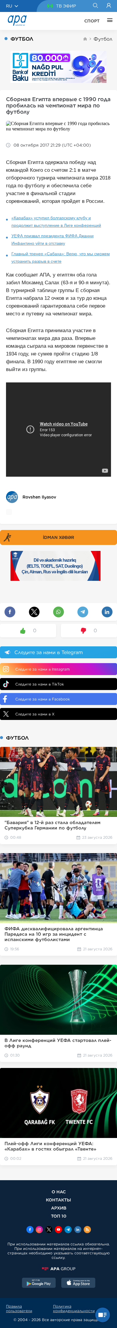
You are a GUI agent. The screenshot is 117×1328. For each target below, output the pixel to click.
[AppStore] (78, 1283)
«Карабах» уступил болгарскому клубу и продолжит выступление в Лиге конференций (56, 221)
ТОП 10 (58, 1215)
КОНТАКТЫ (58, 1199)
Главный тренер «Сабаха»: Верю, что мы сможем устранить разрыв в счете (60, 257)
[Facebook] (30, 1230)
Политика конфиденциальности (74, 1308)
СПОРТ (92, 21)
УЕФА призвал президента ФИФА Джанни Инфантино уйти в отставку (52, 239)
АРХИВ (58, 1207)
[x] (48, 1230)
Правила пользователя (19, 1308)
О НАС (59, 1191)
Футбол (103, 39)
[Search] (95, 6)
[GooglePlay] (39, 1283)
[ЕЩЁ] (108, 21)
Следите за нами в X (35, 714)
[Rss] (87, 1230)
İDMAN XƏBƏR (58, 537)
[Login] (108, 6)
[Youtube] (58, 1230)
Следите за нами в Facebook (42, 699)
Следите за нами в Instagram (42, 669)
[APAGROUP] (58, 1268)
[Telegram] (68, 1230)
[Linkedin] (77, 1230)
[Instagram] (39, 1230)
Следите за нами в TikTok (39, 684)
